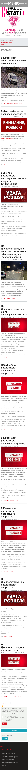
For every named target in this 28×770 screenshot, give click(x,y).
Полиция (16, 103)
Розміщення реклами (5, 749)
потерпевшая (10, 103)
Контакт (2, 746)
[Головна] (14, 12)
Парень (9, 356)
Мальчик (10, 696)
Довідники (14, 730)
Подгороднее (7, 429)
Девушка (19, 237)
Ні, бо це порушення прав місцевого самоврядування (14, 718)
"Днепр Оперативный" (7, 138)
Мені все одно (8, 720)
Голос (4, 724)
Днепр (5, 164)
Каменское (6, 500)
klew (8, 759)
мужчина (12, 500)
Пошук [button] (5, 738)
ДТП (5, 103)
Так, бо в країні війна (10, 716)
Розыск (20, 103)
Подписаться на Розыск (2, 706)
